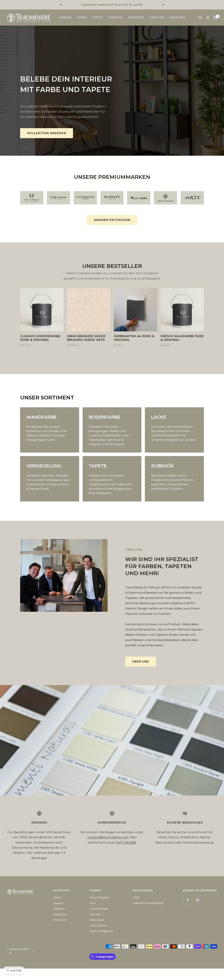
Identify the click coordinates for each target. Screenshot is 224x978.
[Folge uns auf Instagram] (197, 900)
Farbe (82, 17)
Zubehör (115, 17)
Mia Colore (97, 920)
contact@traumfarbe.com (107, 837)
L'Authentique (99, 908)
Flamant (95, 914)
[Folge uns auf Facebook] (188, 900)
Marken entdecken (112, 220)
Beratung (177, 17)
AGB (136, 897)
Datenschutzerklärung (148, 903)
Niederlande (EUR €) (19, 951)
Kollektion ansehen (46, 133)
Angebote (136, 17)
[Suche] (200, 17)
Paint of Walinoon (101, 931)
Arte (92, 903)
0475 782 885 (126, 842)
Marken (65, 17)
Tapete (97, 17)
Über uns (156, 17)
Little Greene (98, 925)
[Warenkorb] (215, 17)
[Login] (207, 17)
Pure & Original (99, 897)
